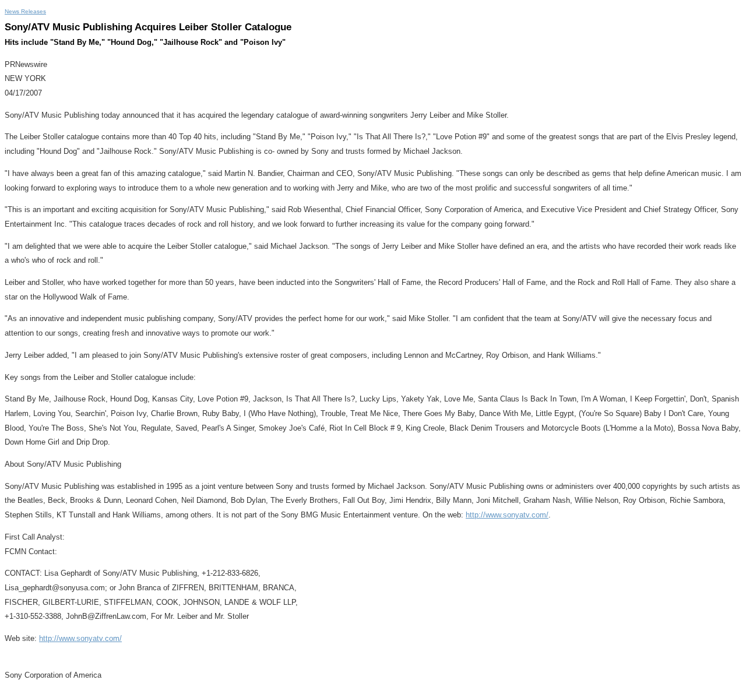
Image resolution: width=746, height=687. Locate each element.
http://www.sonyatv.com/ (507, 514)
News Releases (25, 11)
